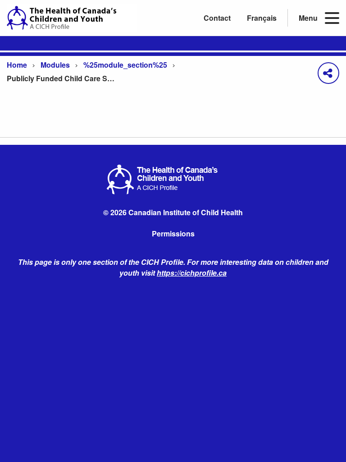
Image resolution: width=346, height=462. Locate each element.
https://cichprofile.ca (192, 273)
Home (17, 65)
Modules (55, 65)
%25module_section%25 (125, 65)
